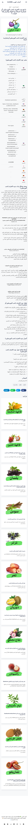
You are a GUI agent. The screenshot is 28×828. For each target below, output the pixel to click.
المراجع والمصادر (22, 380)
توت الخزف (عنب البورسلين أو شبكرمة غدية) (15, 46)
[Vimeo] (10, 824)
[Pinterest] (7, 824)
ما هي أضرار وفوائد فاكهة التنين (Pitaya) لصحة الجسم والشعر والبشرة (15, 453)
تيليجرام (5, 390)
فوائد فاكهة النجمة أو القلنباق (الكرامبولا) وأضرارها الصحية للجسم (14, 420)
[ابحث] (2, 2)
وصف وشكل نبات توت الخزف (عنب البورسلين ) (14, 49)
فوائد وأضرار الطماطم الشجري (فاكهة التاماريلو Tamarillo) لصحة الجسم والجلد (16, 780)
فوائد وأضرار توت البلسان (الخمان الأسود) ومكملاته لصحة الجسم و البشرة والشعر (14, 486)
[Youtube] (4, 824)
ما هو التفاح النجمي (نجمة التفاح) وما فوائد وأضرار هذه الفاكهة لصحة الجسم (15, 649)
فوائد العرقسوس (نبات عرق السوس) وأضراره (16, 519)
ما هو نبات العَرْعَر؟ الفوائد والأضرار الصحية (17, 551)
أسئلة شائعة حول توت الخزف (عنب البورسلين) (15, 54)
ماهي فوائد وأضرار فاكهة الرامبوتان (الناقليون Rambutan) (14, 681)
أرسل (12, 390)
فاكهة (20, 384)
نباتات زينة (15, 384)
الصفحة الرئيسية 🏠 (6, 818)
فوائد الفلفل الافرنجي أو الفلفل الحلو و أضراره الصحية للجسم (15, 747)
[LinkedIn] (14, 824)
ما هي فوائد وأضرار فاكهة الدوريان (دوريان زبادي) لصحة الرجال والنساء (14, 616)
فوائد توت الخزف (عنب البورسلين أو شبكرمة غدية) (14, 51)
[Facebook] (23, 824)
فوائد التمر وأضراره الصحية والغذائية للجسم (17, 583)
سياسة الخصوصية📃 (14, 819)
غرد (17, 390)
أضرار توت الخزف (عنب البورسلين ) (17, 53)
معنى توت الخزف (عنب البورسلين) (17, 48)
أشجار (24, 384)
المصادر (23, 56)
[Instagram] (17, 824)
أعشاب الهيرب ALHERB (14, 2)
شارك (23, 390)
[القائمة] (25, 2)
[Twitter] (20, 824)
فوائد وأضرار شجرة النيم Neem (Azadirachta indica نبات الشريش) (14, 714)
